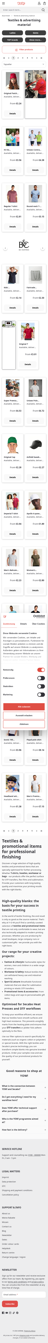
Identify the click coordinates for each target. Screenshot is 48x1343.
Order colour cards (10, 1244)
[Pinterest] (17, 1312)
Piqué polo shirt (34, 740)
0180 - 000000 (34, 1155)
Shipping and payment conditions (17, 1190)
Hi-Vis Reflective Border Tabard (10, 150)
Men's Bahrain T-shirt (10, 570)
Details (12, 113)
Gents (35, 33)
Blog (4, 1231)
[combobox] (19, 10)
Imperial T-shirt (11, 513)
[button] (24, 1087)
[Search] (43, 10)
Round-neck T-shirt (33, 206)
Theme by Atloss (29, 1331)
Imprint (5, 1177)
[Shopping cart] (44, 3)
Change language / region (14, 1257)
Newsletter (7, 1235)
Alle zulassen (24, 707)
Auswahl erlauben (24, 715)
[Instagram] (10, 1312)
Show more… (35, 40)
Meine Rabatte (8, 1217)
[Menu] (3, 3)
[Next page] (37, 58)
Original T (23, 344)
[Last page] (41, 58)
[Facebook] (3, 1312)
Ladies (12, 33)
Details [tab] (23, 624)
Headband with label (11, 796)
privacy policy (37, 1282)
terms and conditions (17, 1282)
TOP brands (12, 40)
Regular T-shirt (10, 206)
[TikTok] (14, 1312)
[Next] (43, 248)
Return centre (8, 1252)
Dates (4, 1239)
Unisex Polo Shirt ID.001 (32, 400)
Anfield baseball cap (34, 457)
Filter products (26, 49)
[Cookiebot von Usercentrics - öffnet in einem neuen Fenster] (34, 616)
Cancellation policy (10, 1194)
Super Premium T (11, 400)
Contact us (6, 1226)
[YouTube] (7, 1312)
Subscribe (9, 1304)
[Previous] (5, 248)
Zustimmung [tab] (9, 624)
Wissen (5, 1222)
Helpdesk (6, 1248)
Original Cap (9, 457)
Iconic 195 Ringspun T (9, 740)
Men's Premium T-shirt (34, 796)
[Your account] (39, 3)
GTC (4, 1186)
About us (6, 1213)
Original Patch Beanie (10, 93)
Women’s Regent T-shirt (33, 570)
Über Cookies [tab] (38, 624)
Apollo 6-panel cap (33, 513)
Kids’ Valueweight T (10, 287)
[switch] (41, 678)
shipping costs (24, 1335)
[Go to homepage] (21, 3)
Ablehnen (24, 724)
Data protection (9, 1181)
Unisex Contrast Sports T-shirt (34, 150)
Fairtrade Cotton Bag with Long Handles (32, 287)
